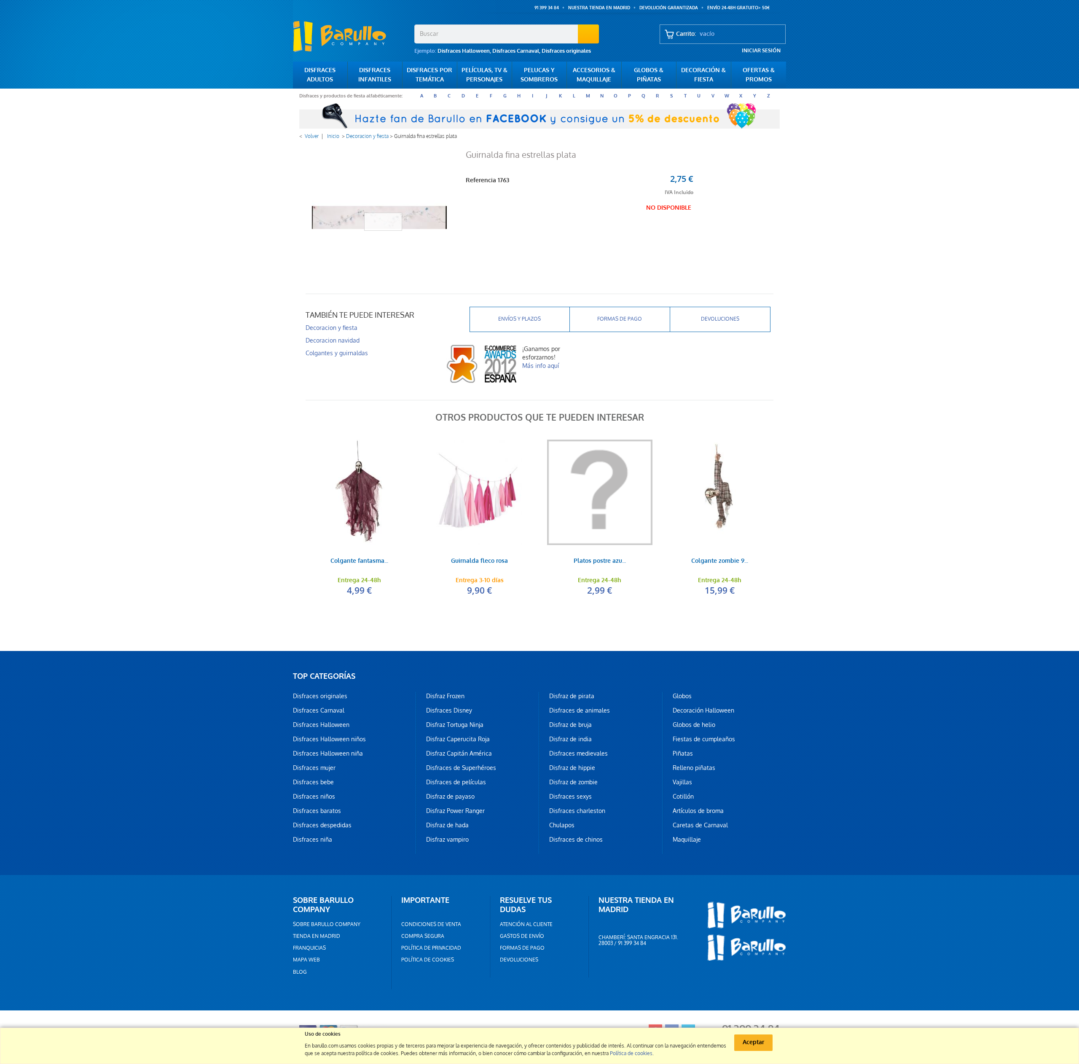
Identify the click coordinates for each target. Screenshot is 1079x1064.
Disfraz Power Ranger (455, 811)
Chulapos (561, 825)
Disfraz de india (570, 739)
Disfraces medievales (578, 753)
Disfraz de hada (447, 825)
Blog (300, 972)
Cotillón (683, 796)
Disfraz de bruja (570, 725)
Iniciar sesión (761, 50)
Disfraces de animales (579, 710)
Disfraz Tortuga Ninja (454, 725)
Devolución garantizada (668, 8)
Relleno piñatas (694, 768)
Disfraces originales (566, 50)
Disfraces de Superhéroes (461, 768)
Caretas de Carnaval (700, 825)
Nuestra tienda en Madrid (599, 8)
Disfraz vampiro (447, 839)
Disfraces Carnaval (515, 50)
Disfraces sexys (570, 796)
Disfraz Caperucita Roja (458, 739)
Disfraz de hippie (572, 768)
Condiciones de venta (431, 924)
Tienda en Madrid (316, 936)
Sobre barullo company (326, 924)
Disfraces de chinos (576, 839)
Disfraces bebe (313, 782)
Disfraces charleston (577, 811)
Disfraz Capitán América (459, 753)
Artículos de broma (698, 811)
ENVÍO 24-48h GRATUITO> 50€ (738, 8)
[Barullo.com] (350, 36)
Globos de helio (694, 725)
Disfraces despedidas (322, 825)
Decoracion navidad (333, 340)
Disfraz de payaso (450, 796)
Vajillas (682, 782)
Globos (682, 696)
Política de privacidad (431, 948)
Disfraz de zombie (573, 782)
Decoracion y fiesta (367, 136)
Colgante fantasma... (359, 561)
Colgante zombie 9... (719, 561)
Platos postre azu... (600, 561)
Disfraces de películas (456, 782)
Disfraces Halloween (464, 50)
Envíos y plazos (519, 319)
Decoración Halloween (703, 710)
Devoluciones (720, 319)
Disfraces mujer (314, 768)
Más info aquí (540, 366)
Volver (311, 136)
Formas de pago (619, 319)
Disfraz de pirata (571, 696)
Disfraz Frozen (445, 696)
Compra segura (422, 936)
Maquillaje (687, 839)
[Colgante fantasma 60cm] (359, 492)
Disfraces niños (314, 796)
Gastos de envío (522, 936)
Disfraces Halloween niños (329, 739)
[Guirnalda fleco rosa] (479, 492)
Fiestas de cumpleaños (704, 739)
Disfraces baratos (317, 811)
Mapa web (306, 959)
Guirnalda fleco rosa (479, 561)
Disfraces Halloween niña (328, 753)
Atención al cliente (526, 924)
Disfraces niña (312, 839)
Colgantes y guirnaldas (337, 353)
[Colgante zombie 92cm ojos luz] (720, 492)
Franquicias (309, 948)
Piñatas (683, 753)
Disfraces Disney (449, 710)
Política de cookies (427, 959)
